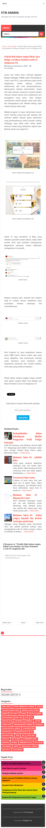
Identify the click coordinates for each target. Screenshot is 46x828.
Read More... (26, 453)
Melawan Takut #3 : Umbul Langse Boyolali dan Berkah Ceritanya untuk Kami (27, 518)
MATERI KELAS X (8, 732)
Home (23, 623)
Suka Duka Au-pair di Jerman (14, 768)
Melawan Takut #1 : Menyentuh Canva (27, 496)
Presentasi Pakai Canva (24, 477)
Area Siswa (6, 707)
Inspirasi (28, 721)
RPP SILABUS (16, 739)
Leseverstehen (29, 728)
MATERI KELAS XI (22, 732)
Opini (17, 735)
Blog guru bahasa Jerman (12, 773)
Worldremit (17, 750)
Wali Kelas (6, 750)
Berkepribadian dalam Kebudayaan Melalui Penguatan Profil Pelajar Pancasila (23, 438)
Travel (16, 746)
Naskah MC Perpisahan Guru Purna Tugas (19, 797)
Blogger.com (27, 820)
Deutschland (7, 717)
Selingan (5, 742)
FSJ (32, 717)
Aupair (39, 707)
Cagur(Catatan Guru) (10, 710)
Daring (23, 714)
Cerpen (5, 714)
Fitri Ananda (10, 12)
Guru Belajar (8, 68)
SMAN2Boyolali (26, 742)
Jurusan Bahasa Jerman (23, 725)
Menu (7, 28)
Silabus (14, 742)
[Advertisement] (23, 661)
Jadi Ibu (37, 721)
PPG (23, 735)
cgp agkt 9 (14, 714)
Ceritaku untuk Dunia (30, 710)
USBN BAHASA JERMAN (29, 746)
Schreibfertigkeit (30, 739)
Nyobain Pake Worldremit (12, 785)
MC (32, 732)
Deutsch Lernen (35, 714)
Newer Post (7, 623)
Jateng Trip (6, 725)
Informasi (19, 721)
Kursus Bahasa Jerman (11, 728)
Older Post (39, 623)
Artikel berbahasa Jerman (23, 707)
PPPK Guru (31, 735)
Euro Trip (18, 717)
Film (26, 717)
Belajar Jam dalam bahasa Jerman (16, 763)
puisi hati (5, 739)
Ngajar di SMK (7, 735)
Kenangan (39, 725)
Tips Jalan (38, 742)
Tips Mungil (6, 746)
